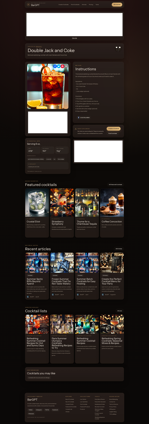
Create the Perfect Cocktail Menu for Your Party (112, 281)
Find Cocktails (75, 4)
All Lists (119, 311)
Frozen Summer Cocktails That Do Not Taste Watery (61, 281)
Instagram (39, 409)
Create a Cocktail (113, 128)
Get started (117, 4)
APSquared (112, 409)
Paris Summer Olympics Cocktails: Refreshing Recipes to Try (62, 343)
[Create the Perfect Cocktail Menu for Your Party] (112, 263)
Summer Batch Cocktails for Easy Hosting (86, 281)
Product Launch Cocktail (99, 414)
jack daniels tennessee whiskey (36, 159)
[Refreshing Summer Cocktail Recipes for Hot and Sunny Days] (37, 324)
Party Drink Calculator (100, 401)
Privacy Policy (112, 406)
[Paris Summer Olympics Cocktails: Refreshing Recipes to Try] (62, 324)
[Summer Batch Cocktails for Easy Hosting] (87, 263)
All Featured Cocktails (115, 184)
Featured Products (85, 406)
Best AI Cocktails (70, 399)
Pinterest (31, 413)
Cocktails (30, 275)
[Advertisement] (74, 24)
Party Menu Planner (100, 399)
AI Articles (105, 275)
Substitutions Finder (100, 404)
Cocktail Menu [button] (85, 117)
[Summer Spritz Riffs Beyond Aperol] (37, 263)
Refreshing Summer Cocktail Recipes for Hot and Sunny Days (36, 342)
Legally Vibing (112, 411)
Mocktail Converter (100, 406)
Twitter (31, 409)
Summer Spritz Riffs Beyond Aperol (35, 281)
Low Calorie (83, 399)
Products (82, 409)
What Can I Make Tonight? (99, 410)
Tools (97, 4)
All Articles (119, 248)
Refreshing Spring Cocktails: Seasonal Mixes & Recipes (112, 341)
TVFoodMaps (112, 414)
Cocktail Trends (69, 404)
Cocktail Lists (69, 409)
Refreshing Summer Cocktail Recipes (86, 341)
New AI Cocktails (70, 401)
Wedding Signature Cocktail (100, 418)
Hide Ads (74, 38)
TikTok (47, 409)
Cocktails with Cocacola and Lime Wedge (39, 377)
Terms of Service (113, 404)
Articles (84, 4)
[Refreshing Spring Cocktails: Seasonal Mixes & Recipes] (112, 324)
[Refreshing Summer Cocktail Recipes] (87, 324)
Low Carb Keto (84, 401)
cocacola (48, 159)
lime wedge (61, 159)
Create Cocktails (64, 4)
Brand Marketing (113, 399)
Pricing (91, 4)
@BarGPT (39, 46)
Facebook (55, 409)
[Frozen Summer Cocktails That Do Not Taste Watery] (62, 263)
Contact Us (112, 401)
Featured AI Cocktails (71, 406)
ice (54, 159)
